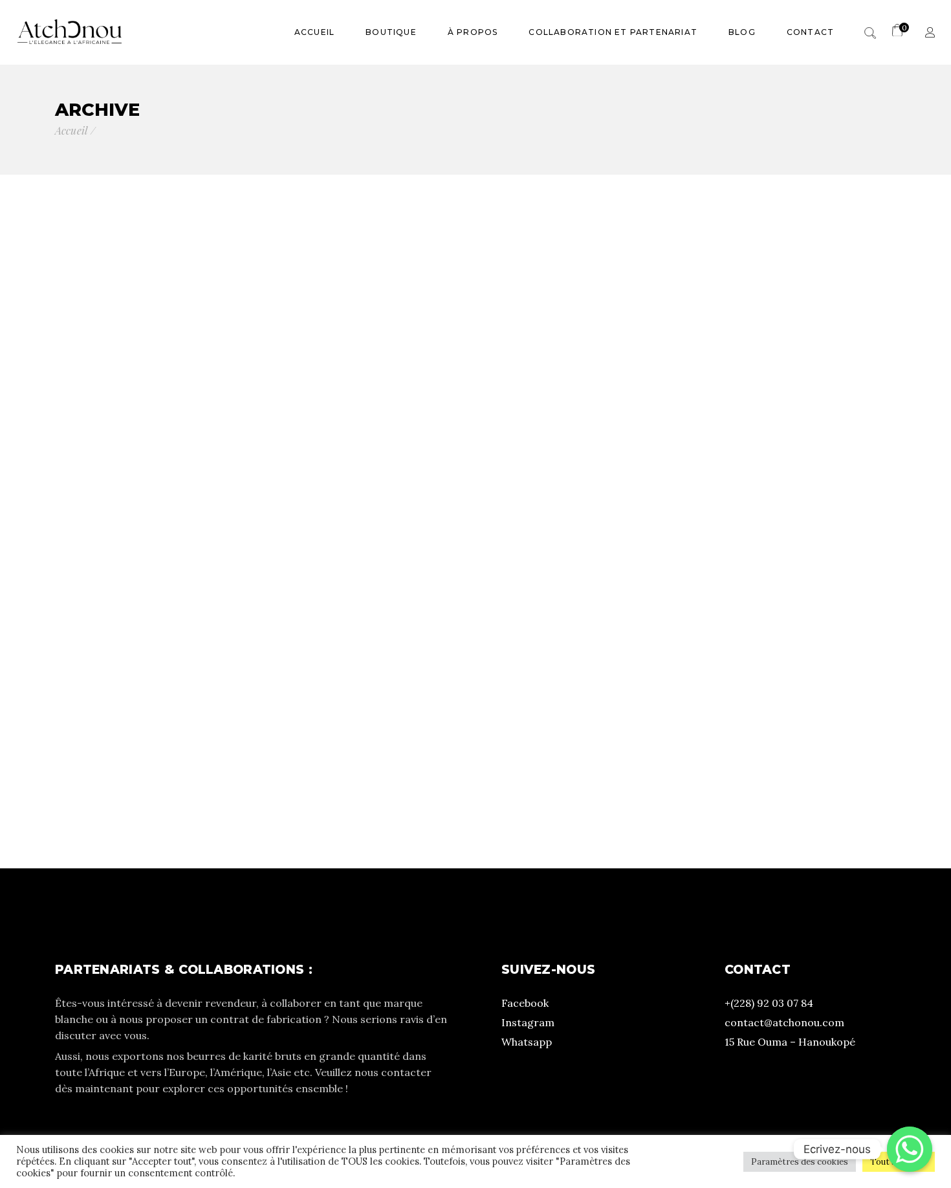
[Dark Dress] (758, 673)
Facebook (525, 1002)
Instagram (527, 1022)
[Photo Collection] (193, 673)
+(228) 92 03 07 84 (769, 1002)
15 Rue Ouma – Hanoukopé (790, 1041)
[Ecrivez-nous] (909, 1149)
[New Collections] (193, 390)
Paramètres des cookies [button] (799, 1161)
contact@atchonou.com (784, 1022)
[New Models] (476, 390)
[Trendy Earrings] (476, 673)
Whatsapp (526, 1041)
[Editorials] (758, 390)
